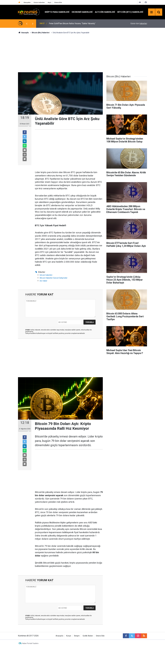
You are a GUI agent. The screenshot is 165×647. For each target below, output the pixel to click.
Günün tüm (138, 23)
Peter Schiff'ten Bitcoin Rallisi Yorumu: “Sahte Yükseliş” (72, 23)
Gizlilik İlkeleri (88, 636)
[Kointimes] (29, 12)
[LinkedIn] (25, 141)
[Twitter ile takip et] (132, 635)
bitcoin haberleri (46, 275)
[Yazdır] (25, 155)
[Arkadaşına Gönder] (25, 150)
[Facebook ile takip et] (126, 635)
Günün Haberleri (39, 2)
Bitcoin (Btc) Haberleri (130, 12)
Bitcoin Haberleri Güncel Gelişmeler (53, 278)
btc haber (43, 281)
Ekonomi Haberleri (82, 12)
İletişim (77, 636)
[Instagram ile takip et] (138, 635)
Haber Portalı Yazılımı (30, 643)
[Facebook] (25, 132)
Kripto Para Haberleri (57, 12)
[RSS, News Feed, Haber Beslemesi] (144, 635)
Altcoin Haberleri (105, 12)
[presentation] (27, 23)
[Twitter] (25, 137)
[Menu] (151, 12)
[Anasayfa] (19, 2)
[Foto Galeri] (145, 2)
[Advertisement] (82, 53)
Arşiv (49, 2)
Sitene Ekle (58, 2)
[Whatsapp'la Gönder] (25, 146)
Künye (68, 636)
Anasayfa (59, 636)
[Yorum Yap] (25, 159)
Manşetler (27, 2)
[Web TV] (140, 2)
